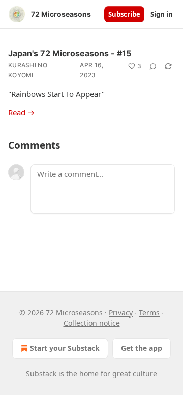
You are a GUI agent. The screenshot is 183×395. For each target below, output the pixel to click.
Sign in (161, 14)
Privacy (121, 313)
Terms (149, 313)
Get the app (141, 348)
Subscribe (124, 14)
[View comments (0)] (153, 66)
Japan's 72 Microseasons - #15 (69, 53)
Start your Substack (65, 348)
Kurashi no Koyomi (27, 70)
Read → (21, 112)
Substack (41, 373)
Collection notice (92, 323)
